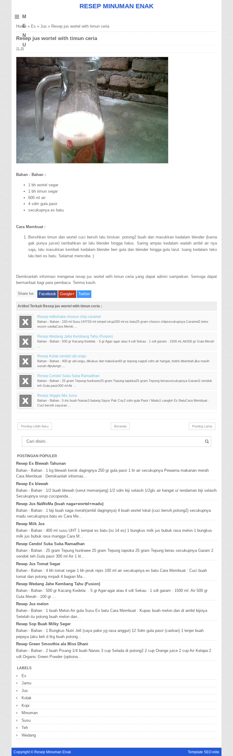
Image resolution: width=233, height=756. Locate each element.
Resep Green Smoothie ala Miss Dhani (52, 644)
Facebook (47, 294)
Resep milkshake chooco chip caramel (69, 317)
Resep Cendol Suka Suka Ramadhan (68, 376)
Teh (25, 727)
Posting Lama (202, 426)
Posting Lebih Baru (35, 426)
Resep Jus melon (32, 604)
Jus (43, 26)
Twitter (84, 294)
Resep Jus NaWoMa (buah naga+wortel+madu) (59, 503)
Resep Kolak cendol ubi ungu (61, 356)
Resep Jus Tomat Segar (38, 564)
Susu (26, 720)
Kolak (27, 698)
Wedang (29, 735)
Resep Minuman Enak (116, 5)
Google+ (67, 294)
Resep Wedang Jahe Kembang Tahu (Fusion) (75, 336)
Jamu (26, 683)
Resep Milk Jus (30, 523)
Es (33, 26)
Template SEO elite (203, 752)
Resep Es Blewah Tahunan (41, 463)
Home (21, 26)
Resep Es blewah (32, 483)
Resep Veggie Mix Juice (57, 395)
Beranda (120, 426)
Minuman (30, 712)
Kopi (25, 705)
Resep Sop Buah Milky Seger (43, 624)
